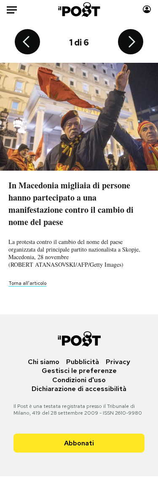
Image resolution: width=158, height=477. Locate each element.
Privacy (118, 361)
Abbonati (79, 443)
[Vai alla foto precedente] (27, 42)
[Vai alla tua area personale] (146, 9)
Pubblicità (82, 361)
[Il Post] (78, 9)
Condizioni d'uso (79, 379)
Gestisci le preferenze (79, 370)
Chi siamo (43, 361)
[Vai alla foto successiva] (130, 42)
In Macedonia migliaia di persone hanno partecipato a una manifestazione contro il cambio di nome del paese (71, 203)
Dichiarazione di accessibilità (79, 388)
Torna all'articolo (27, 283)
